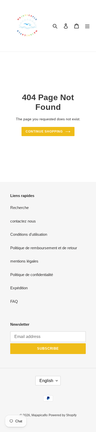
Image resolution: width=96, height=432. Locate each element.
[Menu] (87, 25)
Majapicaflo (39, 415)
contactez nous (23, 221)
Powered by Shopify (63, 415)
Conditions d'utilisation (28, 234)
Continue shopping (44, 131)
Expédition (19, 288)
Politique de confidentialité (31, 274)
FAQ (14, 301)
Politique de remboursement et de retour (43, 248)
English (46, 380)
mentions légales (24, 261)
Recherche (19, 207)
